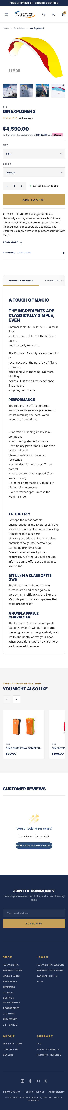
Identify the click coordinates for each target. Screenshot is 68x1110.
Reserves (9, 987)
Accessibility (57, 1092)
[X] (45, 1081)
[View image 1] (10, 91)
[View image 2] (26, 91)
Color (7, 164)
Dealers (8, 1055)
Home (6, 28)
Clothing (9, 1013)
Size (6, 145)
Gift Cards (10, 1025)
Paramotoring (12, 970)
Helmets (8, 992)
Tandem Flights (47, 976)
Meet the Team (12, 1043)
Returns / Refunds (49, 1055)
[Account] (53, 14)
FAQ (39, 1043)
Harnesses (10, 981)
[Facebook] (30, 1081)
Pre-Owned (10, 1019)
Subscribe (34, 923)
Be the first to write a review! (34, 845)
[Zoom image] (34, 57)
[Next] (63, 91)
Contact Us (10, 1049)
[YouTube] (38, 1081)
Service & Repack (48, 1049)
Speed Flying (11, 976)
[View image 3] (42, 91)
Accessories (11, 1008)
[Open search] (43, 14)
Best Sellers (19, 28)
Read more (10, 242)
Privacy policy (11, 1092)
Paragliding (11, 964)
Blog (40, 981)
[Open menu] (6, 14)
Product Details (21, 280)
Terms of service (34, 1092)
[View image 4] (58, 91)
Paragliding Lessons (51, 964)
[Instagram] (22, 1081)
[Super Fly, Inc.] (25, 14)
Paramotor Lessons (50, 970)
